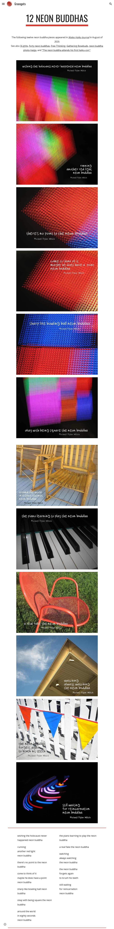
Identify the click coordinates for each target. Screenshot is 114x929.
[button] (3, 4)
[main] (57, 19)
